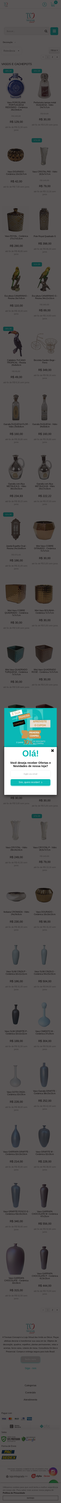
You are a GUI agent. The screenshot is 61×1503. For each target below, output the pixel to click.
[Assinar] (30, 782)
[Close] (53, 751)
